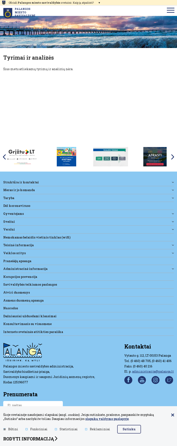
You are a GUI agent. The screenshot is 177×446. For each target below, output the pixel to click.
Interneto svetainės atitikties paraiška (33, 332)
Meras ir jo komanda (19, 190)
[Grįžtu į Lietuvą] (22, 156)
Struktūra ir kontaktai (21, 182)
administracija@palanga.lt (153, 371)
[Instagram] (156, 380)
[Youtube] (142, 380)
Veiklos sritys (14, 253)
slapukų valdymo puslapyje (107, 419)
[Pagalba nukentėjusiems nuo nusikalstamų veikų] (110, 156)
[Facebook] (128, 380)
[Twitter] (169, 380)
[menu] (170, 10)
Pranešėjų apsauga (17, 261)
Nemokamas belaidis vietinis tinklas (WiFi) (37, 237)
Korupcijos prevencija (20, 277)
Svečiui (9, 222)
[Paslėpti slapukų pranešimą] (172, 415)
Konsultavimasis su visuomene (27, 324)
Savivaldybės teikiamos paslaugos (30, 284)
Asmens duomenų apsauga (23, 300)
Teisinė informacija (18, 245)
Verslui (9, 229)
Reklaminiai (100, 429)
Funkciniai (38, 429)
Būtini (13, 429)
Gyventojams (13, 214)
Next (172, 157)
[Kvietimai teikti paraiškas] (66, 156)
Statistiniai (69, 429)
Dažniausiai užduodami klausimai (30, 316)
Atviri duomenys (16, 292)
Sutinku (129, 429)
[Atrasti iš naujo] (155, 156)
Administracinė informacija (25, 269)
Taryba (8, 198)
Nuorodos (10, 308)
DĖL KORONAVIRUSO (16, 206)
